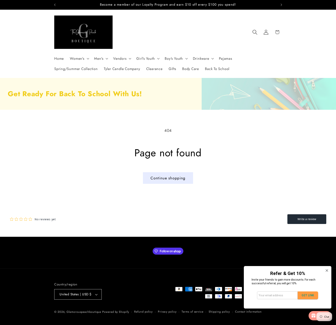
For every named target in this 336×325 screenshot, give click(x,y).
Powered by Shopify (115, 312)
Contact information (248, 312)
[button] (79, 58)
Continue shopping (167, 178)
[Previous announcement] (55, 5)
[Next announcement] (281, 5)
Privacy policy (167, 312)
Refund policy (143, 312)
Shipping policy (219, 312)
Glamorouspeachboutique (83, 312)
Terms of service (192, 312)
